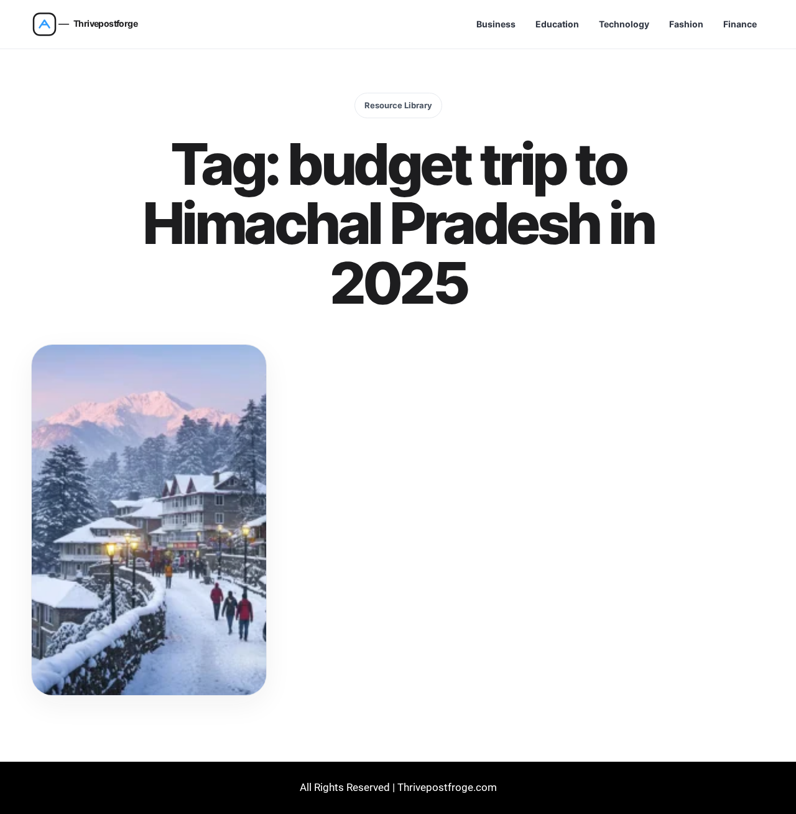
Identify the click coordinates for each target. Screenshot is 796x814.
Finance (740, 24)
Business (496, 24)
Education (557, 24)
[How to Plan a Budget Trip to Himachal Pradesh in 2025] (149, 520)
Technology (624, 24)
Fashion (686, 24)
